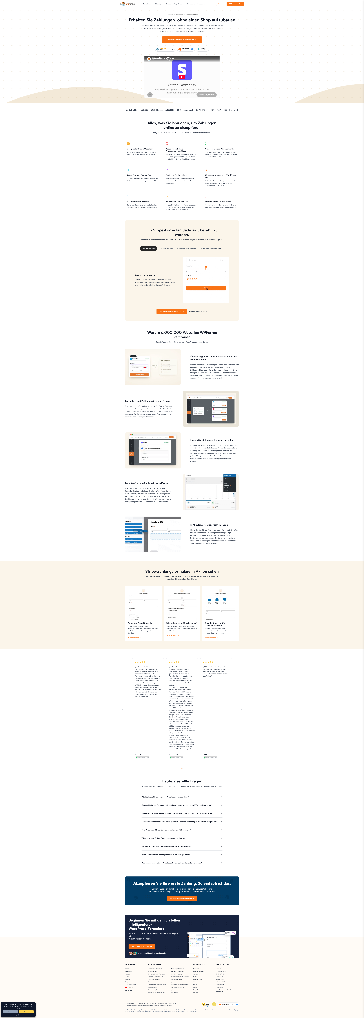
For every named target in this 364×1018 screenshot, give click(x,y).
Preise (168, 4)
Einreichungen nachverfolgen (180, 976)
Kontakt (127, 974)
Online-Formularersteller (155, 968)
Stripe (195, 987)
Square (195, 992)
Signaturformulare (176, 979)
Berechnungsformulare (155, 990)
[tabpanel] (182, 280)
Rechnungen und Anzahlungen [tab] (211, 248)
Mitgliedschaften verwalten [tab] (187, 248)
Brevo (195, 984)
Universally (219, 987)
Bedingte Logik (153, 971)
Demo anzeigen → (134, 638)
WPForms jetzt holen (140, 946)
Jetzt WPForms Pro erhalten (181, 39)
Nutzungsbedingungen (133, 1005)
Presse (127, 976)
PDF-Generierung (176, 974)
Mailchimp (196, 968)
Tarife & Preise (220, 974)
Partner (127, 979)
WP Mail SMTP (220, 982)
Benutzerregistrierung (177, 987)
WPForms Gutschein (166, 1005)
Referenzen (191, 4)
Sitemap (156, 1005)
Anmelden (221, 4)
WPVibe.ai (219, 976)
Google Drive (197, 979)
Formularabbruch (153, 982)
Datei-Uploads (152, 987)
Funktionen (147, 4)
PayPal (195, 990)
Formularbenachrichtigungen (157, 984)
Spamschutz (174, 982)
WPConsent (220, 984)
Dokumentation (221, 971)
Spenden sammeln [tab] (166, 248)
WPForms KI (174, 992)
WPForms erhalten (235, 4)
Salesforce (196, 974)
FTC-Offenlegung (130, 984)
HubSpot (196, 976)
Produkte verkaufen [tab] (149, 248)
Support (218, 968)
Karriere (127, 968)
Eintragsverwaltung (154, 979)
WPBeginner (220, 979)
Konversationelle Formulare (156, 974)
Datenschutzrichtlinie (146, 1005)
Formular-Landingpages (155, 976)
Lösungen (158, 4)
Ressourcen (201, 4)
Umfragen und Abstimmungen (180, 984)
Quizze (173, 990)
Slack (195, 982)
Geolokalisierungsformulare (156, 992)
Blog (126, 982)
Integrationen (178, 4)
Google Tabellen (198, 971)
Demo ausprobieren (196, 311)
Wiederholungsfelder (177, 971)
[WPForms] (127, 4)
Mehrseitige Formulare (178, 968)
